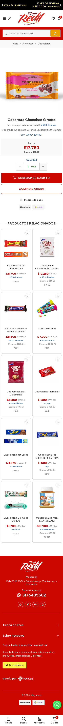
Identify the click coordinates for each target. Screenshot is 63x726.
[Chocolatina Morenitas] (47, 371)
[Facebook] (28, 604)
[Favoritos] (53, 18)
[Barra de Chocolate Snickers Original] (16, 308)
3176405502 (34, 595)
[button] (2, 5)
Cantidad (31, 160)
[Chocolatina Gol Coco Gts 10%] (16, 497)
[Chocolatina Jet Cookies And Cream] (47, 434)
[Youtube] (35, 604)
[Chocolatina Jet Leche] (16, 434)
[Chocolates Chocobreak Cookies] (47, 245)
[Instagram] (43, 604)
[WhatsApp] (20, 604)
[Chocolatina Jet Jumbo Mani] (16, 245)
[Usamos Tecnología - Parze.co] (18, 679)
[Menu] (4, 18)
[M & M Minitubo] (47, 308)
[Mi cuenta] (9, 18)
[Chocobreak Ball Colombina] (16, 371)
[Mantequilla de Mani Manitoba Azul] (47, 497)
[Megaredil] (31, 18)
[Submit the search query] (55, 33)
